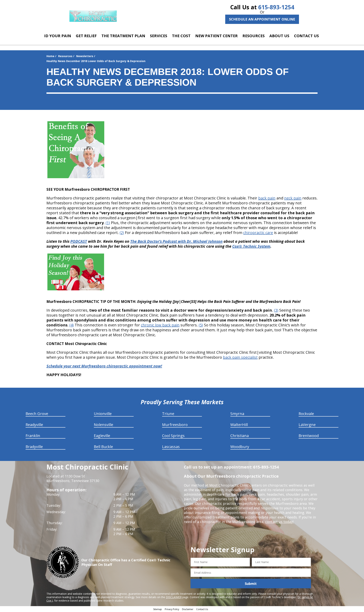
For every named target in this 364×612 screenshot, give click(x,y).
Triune (168, 413)
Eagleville (102, 435)
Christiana (239, 435)
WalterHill (239, 424)
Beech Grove (37, 413)
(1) (108, 222)
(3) (276, 310)
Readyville (34, 424)
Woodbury (239, 446)
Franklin (33, 435)
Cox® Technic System (251, 246)
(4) (71, 325)
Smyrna (237, 413)
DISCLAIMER (174, 597)
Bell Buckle (103, 446)
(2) (122, 232)
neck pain (292, 198)
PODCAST (78, 241)
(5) (201, 325)
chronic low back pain (160, 325)
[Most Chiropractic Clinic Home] (93, 16)
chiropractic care (258, 232)
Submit (251, 583)
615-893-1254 (276, 7)
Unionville (103, 413)
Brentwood (309, 435)
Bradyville (34, 446)
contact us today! (279, 521)
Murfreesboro (175, 424)
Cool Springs (173, 435)
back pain (266, 198)
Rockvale (306, 413)
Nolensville (103, 424)
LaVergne (307, 424)
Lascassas (171, 446)
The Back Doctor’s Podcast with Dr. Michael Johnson (176, 241)
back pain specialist (240, 357)
